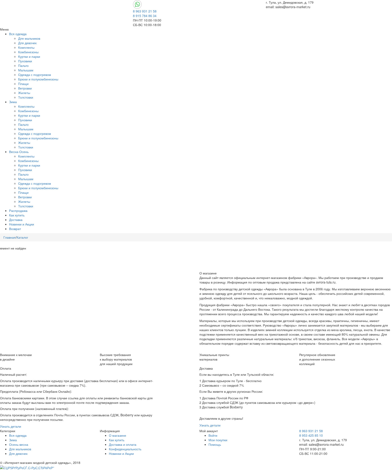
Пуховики (25, 61)
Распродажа (18, 210)
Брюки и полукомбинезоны (38, 79)
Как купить (16, 215)
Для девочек (27, 43)
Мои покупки (217, 440)
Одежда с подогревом (34, 74)
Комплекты (26, 47)
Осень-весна (18, 444)
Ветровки (25, 88)
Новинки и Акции (21, 224)
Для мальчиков (29, 38)
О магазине (117, 435)
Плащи (23, 83)
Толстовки (25, 97)
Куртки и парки (29, 56)
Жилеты (24, 92)
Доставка (15, 219)
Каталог (22, 237)
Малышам (25, 70)
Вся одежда (18, 33)
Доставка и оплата (122, 444)
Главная (9, 237)
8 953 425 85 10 (311, 435)
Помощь (214, 444)
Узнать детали (10, 426)
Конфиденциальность (125, 449)
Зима (13, 101)
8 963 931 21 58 (145, 11)
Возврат (15, 228)
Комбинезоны (28, 52)
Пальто (23, 65)
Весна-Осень (19, 151)
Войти (212, 435)
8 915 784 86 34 (145, 15)
